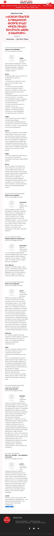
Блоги (39, 5)
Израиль (50, 5)
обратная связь (17, 517)
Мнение (3, 5)
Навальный (18, 7)
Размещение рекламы (35, 521)
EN (47, 4)
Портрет (26, 5)
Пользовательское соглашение (23, 522)
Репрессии (21, 5)
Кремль (32, 7)
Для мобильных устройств (39, 522)
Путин (28, 7)
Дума (36, 7)
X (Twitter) (7, 506)
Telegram (11, 506)
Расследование (33, 5)
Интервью (14, 5)
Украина (45, 5)
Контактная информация (22, 521)
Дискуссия (8, 5)
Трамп (24, 7)
